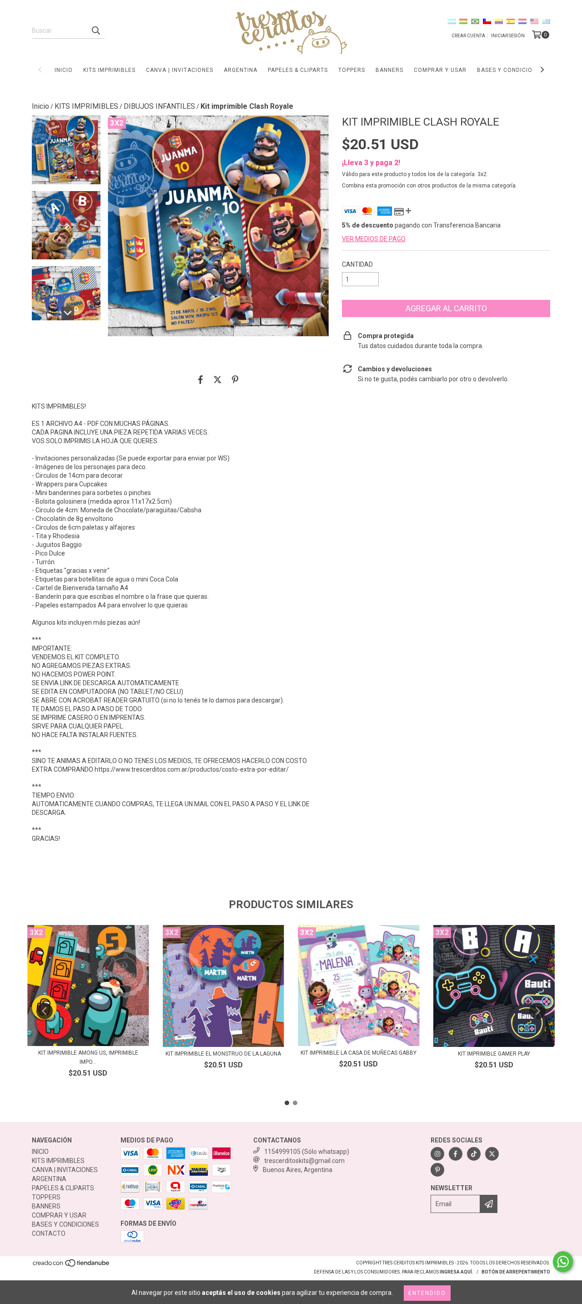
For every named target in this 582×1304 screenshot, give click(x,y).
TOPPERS (351, 70)
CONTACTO (48, 1233)
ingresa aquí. (456, 1271)
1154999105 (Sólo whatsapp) (306, 1151)
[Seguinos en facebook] (455, 1154)
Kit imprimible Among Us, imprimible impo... (88, 1057)
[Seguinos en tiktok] (474, 1154)
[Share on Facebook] (200, 379)
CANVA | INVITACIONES (179, 70)
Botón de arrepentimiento (516, 1271)
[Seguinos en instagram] (437, 1154)
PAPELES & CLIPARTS (298, 70)
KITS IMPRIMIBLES (109, 70)
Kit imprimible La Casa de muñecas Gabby (358, 1053)
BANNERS (389, 70)
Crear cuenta (468, 35)
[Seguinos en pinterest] (437, 1170)
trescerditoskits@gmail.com (304, 1160)
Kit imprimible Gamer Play (494, 1054)
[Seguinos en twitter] (492, 1154)
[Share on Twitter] (217, 379)
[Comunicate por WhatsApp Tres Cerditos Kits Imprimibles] (563, 1261)
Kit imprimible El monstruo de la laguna (223, 1054)
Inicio (40, 106)
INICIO (64, 70)
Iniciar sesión (508, 35)
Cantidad (357, 264)
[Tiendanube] (71, 1266)
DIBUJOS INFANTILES (159, 106)
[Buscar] (95, 30)
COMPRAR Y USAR (440, 70)
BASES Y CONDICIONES (510, 70)
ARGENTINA (240, 70)
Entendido (427, 1293)
